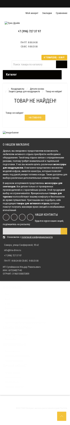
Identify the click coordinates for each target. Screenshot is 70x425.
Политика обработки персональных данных (25, 322)
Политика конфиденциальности (20, 318)
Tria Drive (63, 408)
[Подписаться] (64, 231)
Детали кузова (37, 89)
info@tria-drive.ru (12, 250)
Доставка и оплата (29, 3)
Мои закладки (11, 382)
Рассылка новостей (14, 387)
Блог (5, 3)
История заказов (13, 377)
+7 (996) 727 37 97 (29, 31)
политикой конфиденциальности (37, 237)
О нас (14, 3)
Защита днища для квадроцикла (24, 91)
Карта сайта (10, 339)
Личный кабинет (12, 372)
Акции (7, 299)
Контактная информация (16, 334)
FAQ (44, 3)
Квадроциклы (17, 89)
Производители (12, 351)
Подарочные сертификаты (17, 356)
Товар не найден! (54, 91)
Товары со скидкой (14, 360)
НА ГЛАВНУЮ (35, 117)
